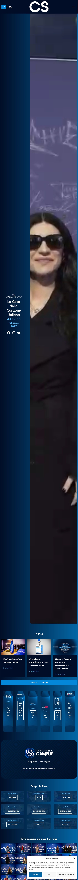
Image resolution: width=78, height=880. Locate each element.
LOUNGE (12, 798)
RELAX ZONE (13, 825)
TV (4, 7)
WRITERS (32, 715)
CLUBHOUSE (65, 798)
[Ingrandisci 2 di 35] (28, 846)
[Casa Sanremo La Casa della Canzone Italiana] (39, 6)
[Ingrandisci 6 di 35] (13, 856)
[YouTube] (19, 332)
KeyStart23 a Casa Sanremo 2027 (12, 661)
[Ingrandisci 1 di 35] (13, 846)
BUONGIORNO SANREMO (20, 710)
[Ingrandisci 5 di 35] (74, 846)
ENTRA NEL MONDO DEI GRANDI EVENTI (39, 768)
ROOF (39, 798)
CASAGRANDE (65, 811)
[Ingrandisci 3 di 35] (44, 846)
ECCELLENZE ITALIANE (70, 710)
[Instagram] (13, 332)
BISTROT (39, 825)
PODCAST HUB (39, 811)
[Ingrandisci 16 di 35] (13, 877)
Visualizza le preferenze (66, 875)
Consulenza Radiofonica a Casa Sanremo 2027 (39, 662)
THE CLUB (57, 715)
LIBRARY (65, 825)
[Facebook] (8, 332)
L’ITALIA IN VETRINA (8, 711)
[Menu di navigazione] (74, 6)
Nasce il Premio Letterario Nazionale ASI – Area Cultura (63, 664)
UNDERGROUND (12, 811)
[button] (74, 858)
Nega (49, 875)
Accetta (35, 875)
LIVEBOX (45, 716)
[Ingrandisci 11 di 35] (13, 867)
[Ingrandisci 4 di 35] (59, 846)
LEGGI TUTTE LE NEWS (39, 682)
